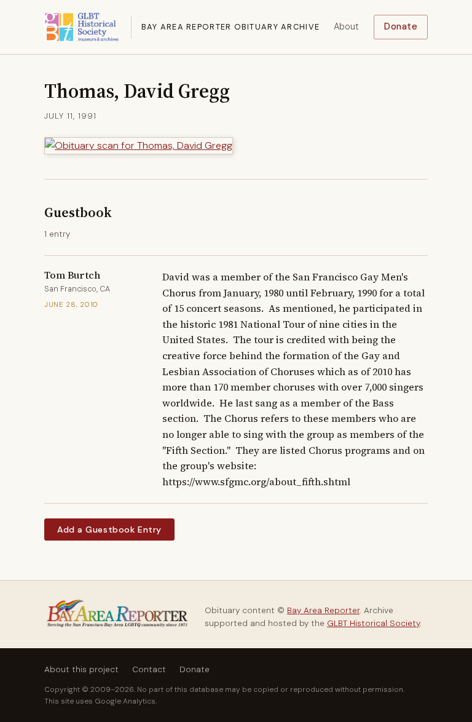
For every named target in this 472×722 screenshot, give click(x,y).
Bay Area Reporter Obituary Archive (230, 27)
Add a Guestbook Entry (109, 529)
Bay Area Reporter (323, 610)
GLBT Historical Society (373, 623)
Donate (400, 26)
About (346, 26)
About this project (81, 669)
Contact (149, 669)
